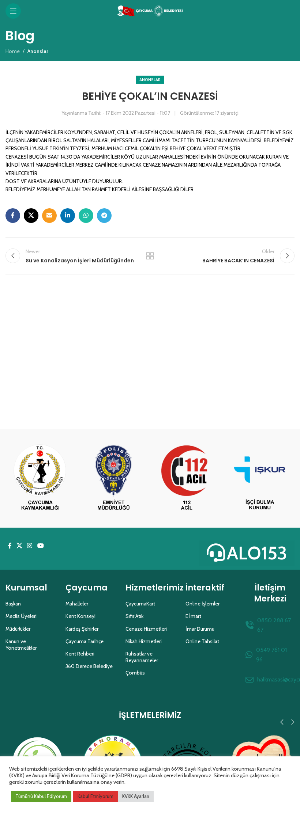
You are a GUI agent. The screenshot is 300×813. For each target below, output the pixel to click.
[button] (281, 722)
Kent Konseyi (80, 616)
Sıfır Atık (134, 616)
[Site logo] (150, 10)
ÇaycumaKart (140, 603)
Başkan (13, 603)
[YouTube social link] (40, 546)
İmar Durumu (199, 629)
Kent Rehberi (79, 653)
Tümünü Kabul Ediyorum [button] (41, 796)
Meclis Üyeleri (21, 616)
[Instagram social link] (30, 546)
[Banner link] (40, 478)
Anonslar (150, 79)
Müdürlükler (17, 629)
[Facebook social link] (12, 215)
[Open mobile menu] (13, 11)
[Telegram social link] (104, 215)
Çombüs (135, 672)
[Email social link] (49, 215)
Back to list (150, 255)
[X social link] (31, 215)
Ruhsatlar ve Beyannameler (141, 657)
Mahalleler (76, 603)
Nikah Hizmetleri (143, 641)
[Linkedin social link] (67, 215)
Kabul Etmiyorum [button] (95, 796)
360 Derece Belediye (89, 666)
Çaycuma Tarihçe (84, 641)
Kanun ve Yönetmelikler (21, 644)
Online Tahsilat (202, 641)
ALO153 (257, 553)
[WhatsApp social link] (86, 215)
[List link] (270, 625)
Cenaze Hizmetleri (146, 629)
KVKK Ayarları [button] (135, 796)
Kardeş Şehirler (81, 629)
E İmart (193, 616)
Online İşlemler (202, 603)
